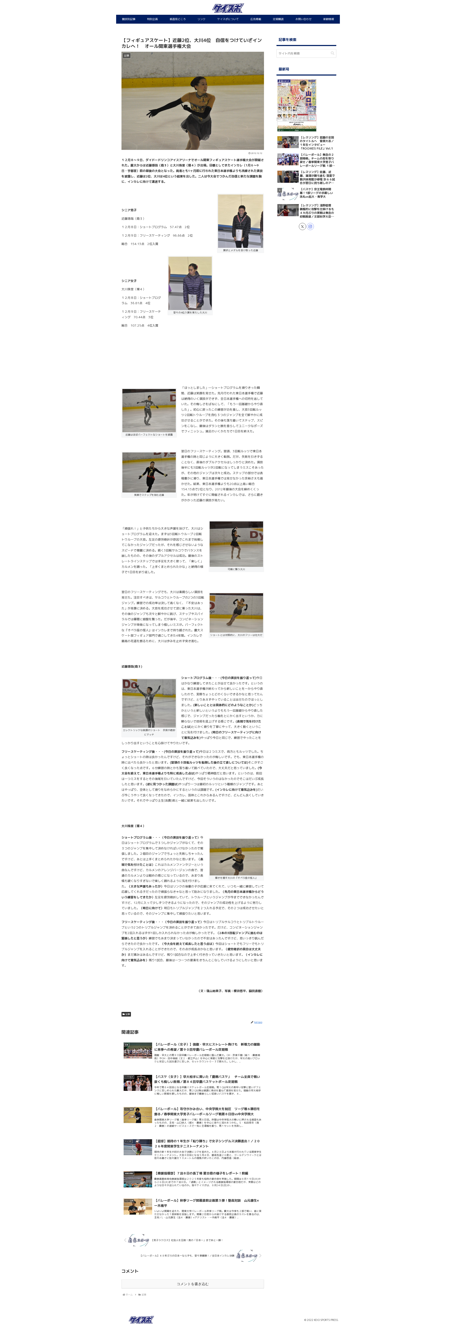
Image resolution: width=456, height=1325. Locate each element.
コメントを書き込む (193, 1284)
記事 (128, 1014)
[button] (332, 53)
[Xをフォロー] (302, 226)
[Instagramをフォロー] (310, 226)
